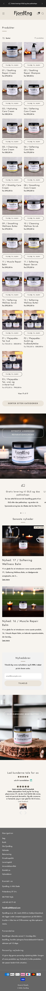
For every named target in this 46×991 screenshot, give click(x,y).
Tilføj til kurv (12, 65)
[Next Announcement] (42, 3)
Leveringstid (7, 862)
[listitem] (23, 4)
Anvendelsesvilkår (9, 866)
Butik (4, 842)
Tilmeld (23, 683)
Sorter (8, 38)
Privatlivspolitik (8, 858)
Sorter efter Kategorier (23, 403)
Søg (3, 838)
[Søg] (42, 13)
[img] (23, 777)
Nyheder (5, 850)
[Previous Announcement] (3, 3)
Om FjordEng (7, 846)
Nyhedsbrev (7, 874)
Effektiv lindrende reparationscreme (23, 433)
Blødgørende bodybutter (23, 714)
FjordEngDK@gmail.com (11, 907)
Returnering (6, 854)
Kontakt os (6, 870)
